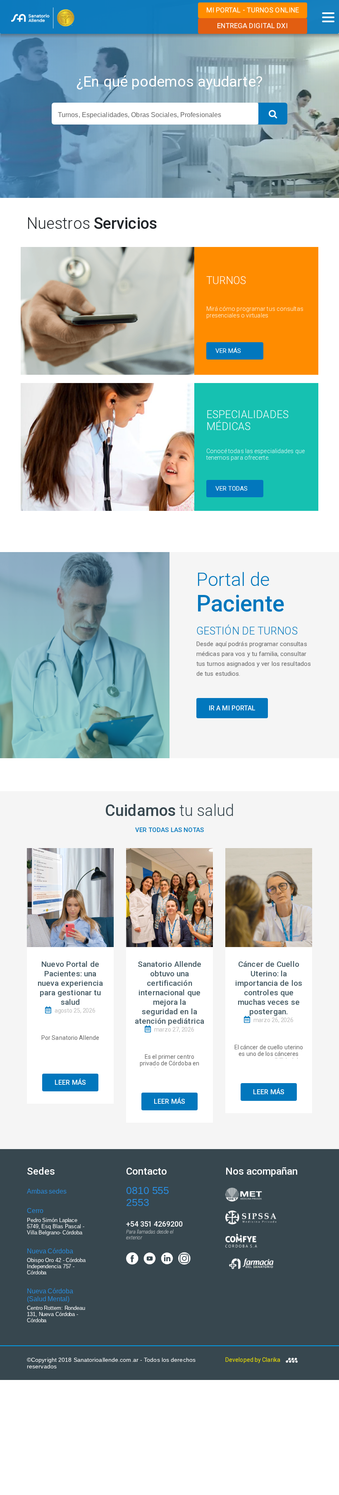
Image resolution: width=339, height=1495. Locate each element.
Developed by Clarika (253, 1359)
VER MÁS (228, 351)
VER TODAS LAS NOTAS (169, 830)
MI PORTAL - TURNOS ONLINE (252, 10)
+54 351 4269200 (154, 1224)
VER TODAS (231, 488)
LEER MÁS (70, 1082)
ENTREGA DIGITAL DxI (252, 25)
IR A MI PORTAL (232, 708)
